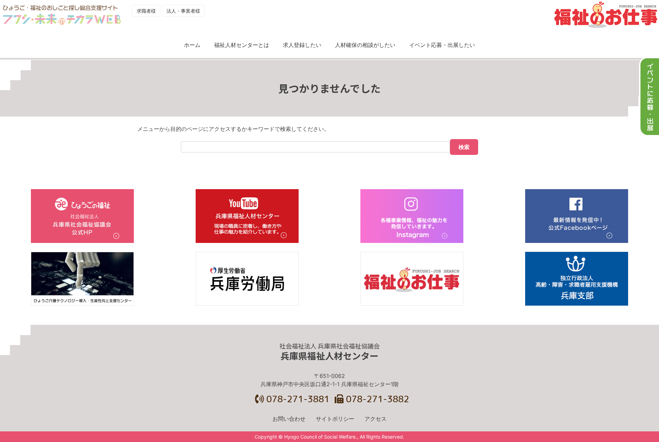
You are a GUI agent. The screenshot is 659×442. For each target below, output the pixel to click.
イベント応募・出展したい (442, 44)
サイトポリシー (335, 418)
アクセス (375, 418)
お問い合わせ (289, 418)
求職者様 (146, 11)
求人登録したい (302, 44)
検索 (464, 147)
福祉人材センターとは (241, 44)
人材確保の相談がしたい (365, 44)
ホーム (192, 44)
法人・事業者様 (183, 11)
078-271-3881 (297, 399)
